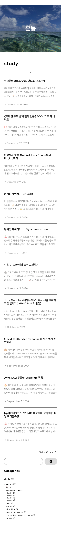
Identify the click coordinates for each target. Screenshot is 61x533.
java (8, 503)
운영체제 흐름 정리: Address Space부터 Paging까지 (27, 157)
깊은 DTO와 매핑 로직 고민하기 (21, 264)
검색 (50, 461)
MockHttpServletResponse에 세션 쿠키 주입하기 (30, 340)
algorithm (10, 509)
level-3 (9, 498)
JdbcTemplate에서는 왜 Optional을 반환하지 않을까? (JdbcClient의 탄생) (30, 302)
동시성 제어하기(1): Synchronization (26, 229)
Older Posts (48, 452)
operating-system (15, 512)
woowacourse (12, 490)
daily (7, 479)
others (9, 518)
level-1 (9, 493)
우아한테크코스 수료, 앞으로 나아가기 (24, 80)
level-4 (9, 500)
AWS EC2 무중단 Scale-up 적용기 (24, 377)
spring (9, 506)
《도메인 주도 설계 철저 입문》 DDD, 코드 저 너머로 (29, 118)
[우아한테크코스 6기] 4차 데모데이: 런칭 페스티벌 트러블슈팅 (30, 415)
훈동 (30, 28)
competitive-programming (19, 515)
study (7, 484)
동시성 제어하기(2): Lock (18, 193)
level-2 (9, 495)
